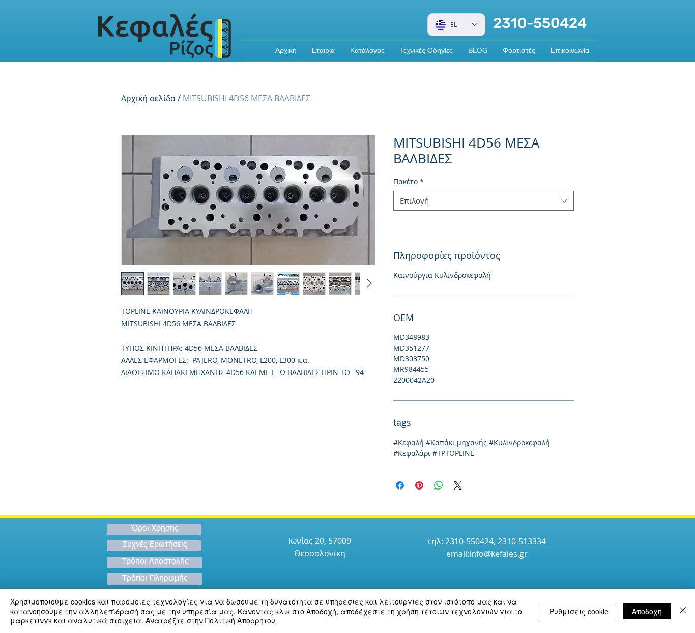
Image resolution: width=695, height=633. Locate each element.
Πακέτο (408, 181)
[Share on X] (458, 485)
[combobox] (483, 201)
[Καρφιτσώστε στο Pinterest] (419, 485)
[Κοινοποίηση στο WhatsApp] (438, 485)
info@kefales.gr (498, 553)
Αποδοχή (647, 611)
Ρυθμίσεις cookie (579, 611)
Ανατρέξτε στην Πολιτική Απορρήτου (210, 620)
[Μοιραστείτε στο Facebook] (400, 485)
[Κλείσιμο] (683, 611)
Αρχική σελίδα (148, 98)
